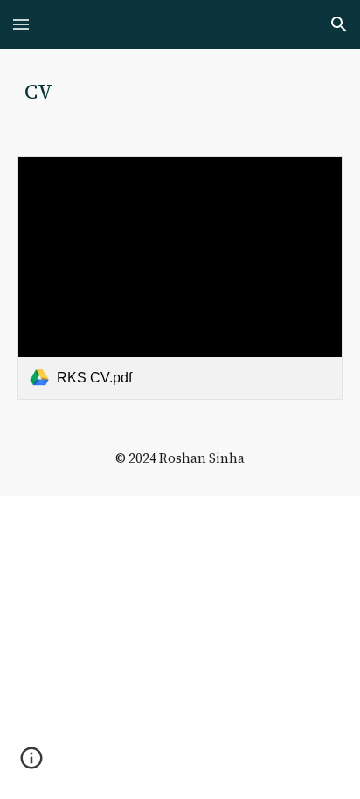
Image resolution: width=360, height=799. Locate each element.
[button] (21, 24)
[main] (180, 92)
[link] (180, 278)
